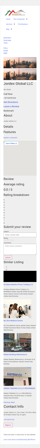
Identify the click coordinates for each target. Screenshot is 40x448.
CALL (6, 48)
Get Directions (11, 102)
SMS (5, 53)
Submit (7, 257)
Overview (7, 40)
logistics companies (10, 137)
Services (9, 24)
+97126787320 (9, 419)
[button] (7, 402)
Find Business (23, 24)
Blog (7, 29)
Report (8, 425)
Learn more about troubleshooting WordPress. (20, 439)
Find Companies (19, 19)
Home (8, 19)
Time (5, 43)
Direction (7, 38)
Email (6, 51)
